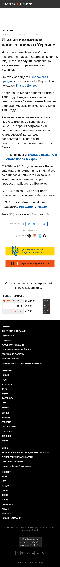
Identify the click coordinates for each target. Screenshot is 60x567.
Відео (5, 393)
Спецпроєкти (9, 427)
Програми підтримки (13, 462)
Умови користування (13, 345)
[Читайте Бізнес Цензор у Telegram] (27, 553)
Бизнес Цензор (27, 85)
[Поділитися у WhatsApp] (39, 223)
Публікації (7, 431)
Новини (8, 30)
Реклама (6, 340)
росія (5, 500)
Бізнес (5, 413)
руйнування (8, 504)
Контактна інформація (14, 331)
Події (4, 380)
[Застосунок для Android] (33, 553)
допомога (7, 513)
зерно (5, 495)
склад (5, 490)
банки (5, 448)
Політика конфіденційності (16, 349)
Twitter (42, 206)
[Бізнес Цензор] (17, 4)
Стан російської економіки (16, 466)
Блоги (5, 403)
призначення (26, 214)
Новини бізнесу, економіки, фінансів (22, 363)
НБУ (4, 481)
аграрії (5, 509)
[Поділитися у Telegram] (34, 223)
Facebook (26, 206)
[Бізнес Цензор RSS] (43, 553)
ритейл (5, 486)
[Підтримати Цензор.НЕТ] (30, 263)
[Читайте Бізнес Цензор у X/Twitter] (22, 553)
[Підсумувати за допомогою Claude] (34, 235)
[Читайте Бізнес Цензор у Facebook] (17, 553)
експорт (6, 472)
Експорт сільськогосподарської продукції (25, 453)
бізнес (5, 477)
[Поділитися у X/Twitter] (29, 223)
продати (7, 301)
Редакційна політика (13, 354)
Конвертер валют (14, 296)
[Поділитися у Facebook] (24, 223)
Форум (5, 407)
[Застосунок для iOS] (38, 553)
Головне (6, 422)
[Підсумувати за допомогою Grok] (44, 235)
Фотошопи (7, 398)
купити (16, 301)
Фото (4, 389)
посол (43, 214)
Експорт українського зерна (17, 457)
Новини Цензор (10, 359)
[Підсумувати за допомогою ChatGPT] (29, 235)
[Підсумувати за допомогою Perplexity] (39, 235)
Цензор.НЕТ (8, 370)
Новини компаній (11, 518)
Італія (8, 214)
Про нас (6, 326)
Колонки (6, 436)
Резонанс (7, 384)
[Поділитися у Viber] (44, 223)
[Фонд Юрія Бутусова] (30, 250)
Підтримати (8, 336)
